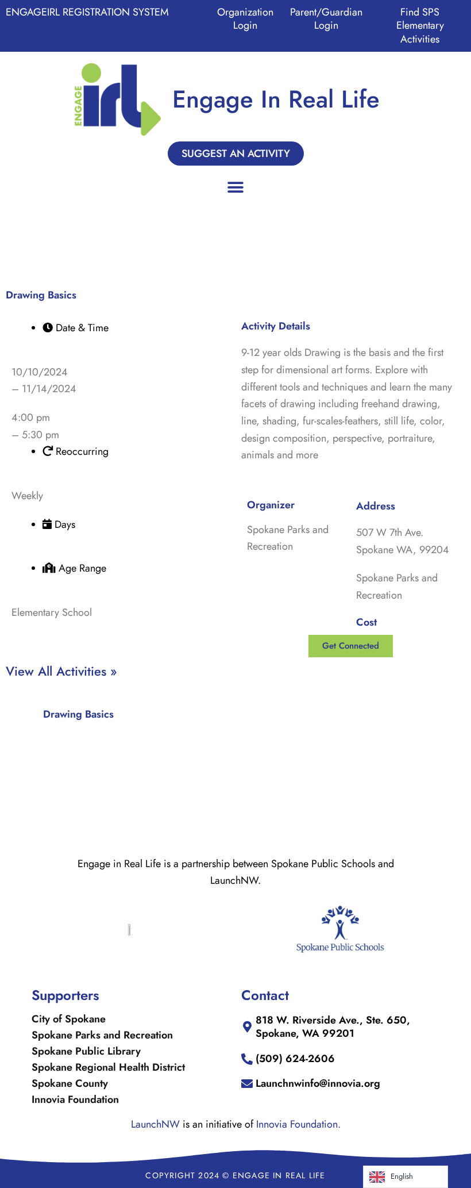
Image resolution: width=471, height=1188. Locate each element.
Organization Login (245, 19)
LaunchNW (155, 1124)
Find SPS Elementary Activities (420, 26)
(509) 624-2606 (295, 1058)
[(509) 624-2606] (247, 1059)
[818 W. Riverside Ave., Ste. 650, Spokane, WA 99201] (247, 1027)
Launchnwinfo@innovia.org (318, 1083)
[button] (236, 188)
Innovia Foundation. (298, 1124)
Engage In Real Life (276, 99)
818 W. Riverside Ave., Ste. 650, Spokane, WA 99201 (333, 1027)
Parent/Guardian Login (326, 19)
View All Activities (58, 671)
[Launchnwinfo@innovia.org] (247, 1084)
